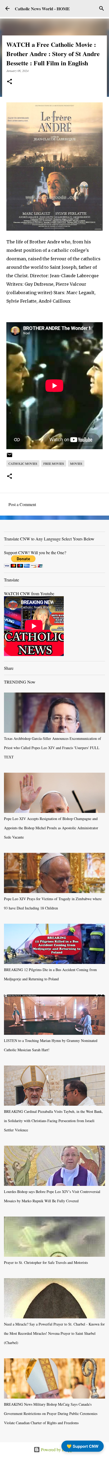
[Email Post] (9, 457)
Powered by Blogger (57, 1449)
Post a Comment (22, 504)
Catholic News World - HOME (42, 9)
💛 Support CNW (82, 1446)
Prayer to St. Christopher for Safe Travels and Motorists (46, 1262)
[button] (9, 81)
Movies (76, 463)
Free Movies (53, 463)
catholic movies (22, 463)
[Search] (101, 8)
